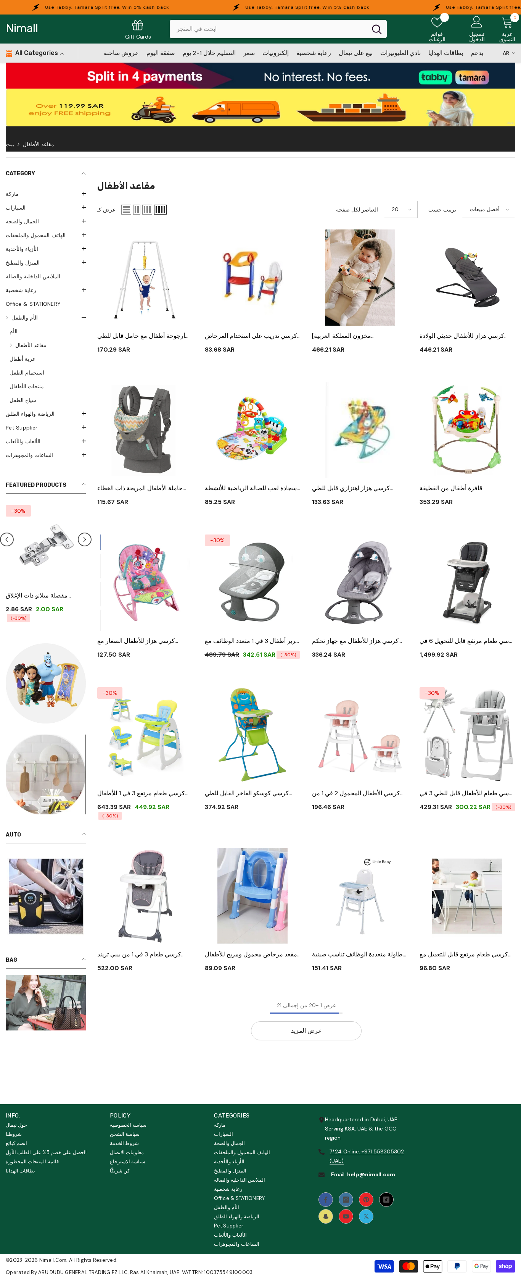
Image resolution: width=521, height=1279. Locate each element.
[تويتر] (366, 1216)
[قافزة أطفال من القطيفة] (468, 430)
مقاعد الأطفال (38, 144)
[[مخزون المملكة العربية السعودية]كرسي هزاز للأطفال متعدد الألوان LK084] (360, 277)
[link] (260, 75)
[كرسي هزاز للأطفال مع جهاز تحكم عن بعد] (360, 583)
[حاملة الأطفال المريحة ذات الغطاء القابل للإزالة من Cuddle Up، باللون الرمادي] (145, 430)
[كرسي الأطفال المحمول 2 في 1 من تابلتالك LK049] (360, 735)
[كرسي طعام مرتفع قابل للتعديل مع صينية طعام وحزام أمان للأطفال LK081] (468, 896)
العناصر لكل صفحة (357, 209)
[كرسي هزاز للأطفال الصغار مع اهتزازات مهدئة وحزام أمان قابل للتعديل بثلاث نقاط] (145, 583)
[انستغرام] (346, 1199)
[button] (46, 193)
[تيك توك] (386, 1199)
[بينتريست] (366, 1199)
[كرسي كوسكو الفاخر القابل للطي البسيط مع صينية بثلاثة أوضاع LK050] (253, 735)
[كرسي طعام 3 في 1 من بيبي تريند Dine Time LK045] (145, 896)
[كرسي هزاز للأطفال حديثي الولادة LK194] (468, 277)
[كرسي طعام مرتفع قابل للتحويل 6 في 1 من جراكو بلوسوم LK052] (468, 583)
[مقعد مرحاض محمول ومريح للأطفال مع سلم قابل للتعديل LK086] (253, 896)
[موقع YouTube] (346, 1216)
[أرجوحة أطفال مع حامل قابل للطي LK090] (145, 277)
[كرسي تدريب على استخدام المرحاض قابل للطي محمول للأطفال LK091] (253, 277)
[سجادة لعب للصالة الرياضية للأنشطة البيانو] (253, 430)
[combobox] (268, 29)
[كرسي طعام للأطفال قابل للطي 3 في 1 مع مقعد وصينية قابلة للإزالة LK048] (468, 735)
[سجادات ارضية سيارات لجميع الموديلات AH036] (46, 545)
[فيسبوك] (325, 1199)
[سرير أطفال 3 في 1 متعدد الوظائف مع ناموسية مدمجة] (253, 583)
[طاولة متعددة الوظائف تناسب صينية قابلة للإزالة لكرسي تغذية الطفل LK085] (360, 896)
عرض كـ (106, 209)
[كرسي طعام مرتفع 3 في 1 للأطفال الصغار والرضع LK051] (145, 735)
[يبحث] (278, 29)
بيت (10, 144)
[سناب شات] (325, 1216)
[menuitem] (46, 194)
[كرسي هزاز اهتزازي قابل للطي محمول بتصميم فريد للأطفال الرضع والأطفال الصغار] (360, 430)
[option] (46, 562)
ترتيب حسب (442, 209)
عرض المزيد (306, 1031)
